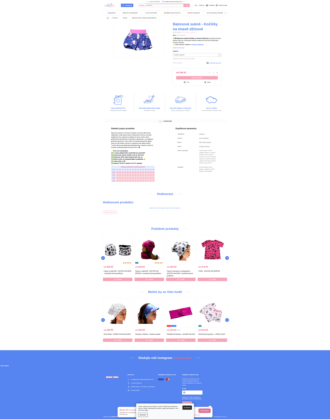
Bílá (200, 142)
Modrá (204, 142)
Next (227, 258)
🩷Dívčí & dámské (193, 13)
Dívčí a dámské (204, 138)
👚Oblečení (111, 13)
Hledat (187, 5)
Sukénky (202, 134)
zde (146, 410)
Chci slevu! (205, 410)
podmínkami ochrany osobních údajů (191, 398)
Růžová (209, 142)
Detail (119, 279)
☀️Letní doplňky (151, 13)
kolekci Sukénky (198, 44)
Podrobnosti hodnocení (189, 32)
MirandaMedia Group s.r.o (220, 416)
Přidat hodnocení (110, 212)
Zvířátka (201, 146)
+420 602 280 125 (136, 383)
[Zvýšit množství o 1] (217, 72)
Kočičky (207, 146)
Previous (103, 258)
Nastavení (143, 415)
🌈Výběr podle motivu (172, 13)
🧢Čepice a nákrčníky (130, 13)
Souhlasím (187, 407)
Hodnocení (167, 121)
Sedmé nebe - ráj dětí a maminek (143, 387)
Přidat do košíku (197, 78)
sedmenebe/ (135, 390)
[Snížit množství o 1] (209, 72)
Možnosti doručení (215, 63)
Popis (160, 121)
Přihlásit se (187, 403)
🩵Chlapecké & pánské (215, 13)
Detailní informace (178, 47)
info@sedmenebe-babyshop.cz (142, 379)
